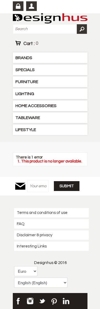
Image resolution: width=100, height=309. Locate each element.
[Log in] (18, 6)
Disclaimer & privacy (34, 235)
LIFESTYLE (25, 130)
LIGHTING (24, 94)
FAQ (21, 224)
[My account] (31, 6)
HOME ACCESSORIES (36, 106)
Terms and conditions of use (42, 213)
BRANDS (23, 58)
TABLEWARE (27, 118)
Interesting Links (32, 246)
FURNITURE (26, 82)
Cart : (30, 43)
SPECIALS (25, 70)
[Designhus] (50, 18)
